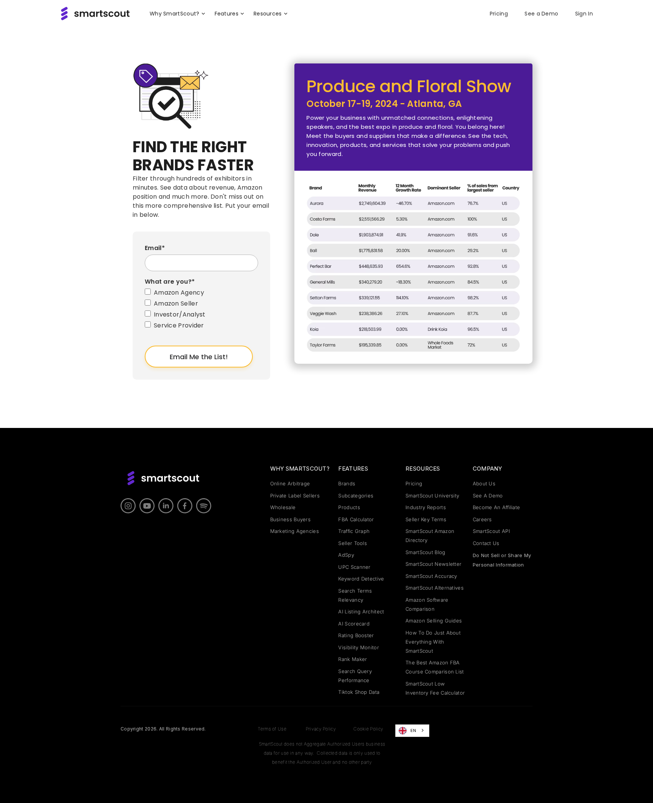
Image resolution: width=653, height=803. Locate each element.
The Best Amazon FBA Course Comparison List (434, 667)
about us (484, 483)
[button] (177, 13)
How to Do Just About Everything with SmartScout (433, 642)
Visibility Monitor (358, 647)
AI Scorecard (354, 624)
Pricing (499, 13)
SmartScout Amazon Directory (429, 535)
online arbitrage (290, 483)
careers (482, 519)
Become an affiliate (496, 507)
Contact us (486, 543)
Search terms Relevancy (355, 595)
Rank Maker (352, 659)
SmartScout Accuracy (431, 576)
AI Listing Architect (361, 611)
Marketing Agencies (294, 531)
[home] (95, 13)
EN (413, 730)
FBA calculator (356, 519)
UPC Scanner (354, 567)
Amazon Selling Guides (433, 621)
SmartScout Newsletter (433, 564)
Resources (422, 468)
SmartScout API (491, 531)
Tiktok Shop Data (358, 692)
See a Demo (541, 13)
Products (349, 507)
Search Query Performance (355, 675)
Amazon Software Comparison (427, 604)
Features (353, 468)
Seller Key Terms (425, 519)
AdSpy (346, 555)
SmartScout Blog (425, 552)
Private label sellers (295, 496)
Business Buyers (290, 519)
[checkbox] (201, 310)
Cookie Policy (368, 729)
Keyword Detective (361, 579)
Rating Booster (356, 635)
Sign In (584, 13)
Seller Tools (352, 543)
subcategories (355, 496)
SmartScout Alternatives (434, 588)
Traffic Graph (354, 531)
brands (346, 483)
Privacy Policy (321, 729)
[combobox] (412, 730)
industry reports (425, 507)
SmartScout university (432, 496)
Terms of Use (272, 729)
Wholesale (283, 507)
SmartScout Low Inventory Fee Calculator (435, 688)
